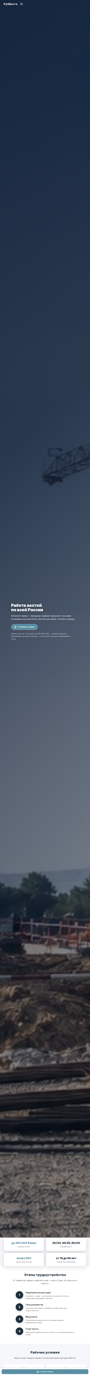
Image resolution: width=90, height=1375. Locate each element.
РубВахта (10, 4)
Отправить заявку (26, 627)
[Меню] (21, 4)
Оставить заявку (46, 1372)
